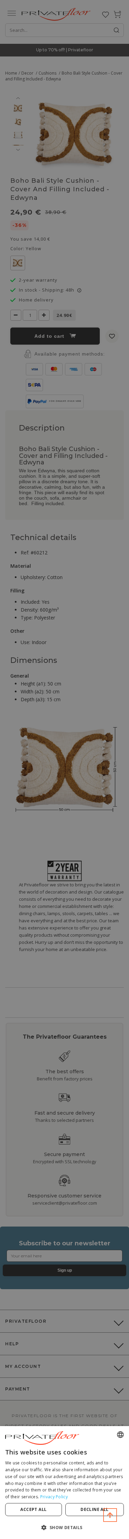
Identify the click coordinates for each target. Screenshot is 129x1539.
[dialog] (64, 1482)
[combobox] (120, 1434)
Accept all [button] (33, 1509)
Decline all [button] (94, 1509)
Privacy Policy (54, 1497)
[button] (64, 1527)
